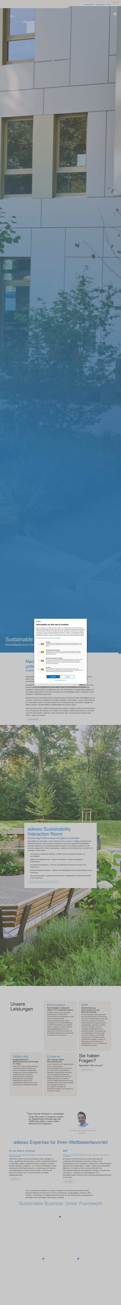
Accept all (53, 676)
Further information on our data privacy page (48, 638)
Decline (68, 676)
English (38, 621)
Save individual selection (60, 680)
